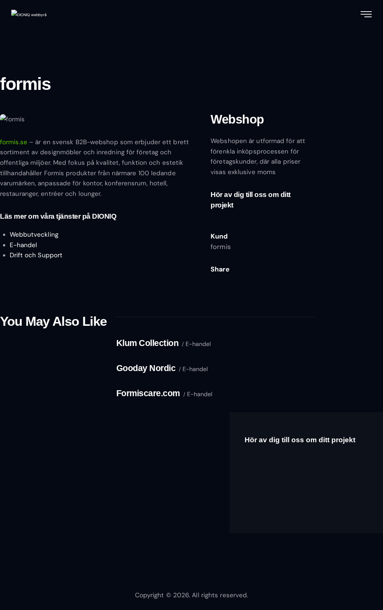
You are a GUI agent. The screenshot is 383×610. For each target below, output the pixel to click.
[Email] (248, 279)
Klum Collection (147, 343)
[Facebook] (231, 279)
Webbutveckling (34, 234)
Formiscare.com (148, 393)
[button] (267, 279)
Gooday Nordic (146, 368)
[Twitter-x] (213, 279)
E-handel (23, 245)
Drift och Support (36, 255)
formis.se (13, 142)
